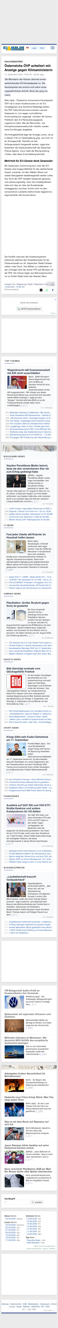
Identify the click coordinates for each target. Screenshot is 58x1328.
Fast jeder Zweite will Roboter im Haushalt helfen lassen (26, 535)
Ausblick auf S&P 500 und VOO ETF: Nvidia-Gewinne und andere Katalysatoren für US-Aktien (28, 808)
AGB (25, 1303)
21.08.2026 (11, 1229)
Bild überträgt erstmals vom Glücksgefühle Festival (23, 670)
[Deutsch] (27, 47)
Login (34, 48)
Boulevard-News (14, 456)
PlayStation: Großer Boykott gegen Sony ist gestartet (27, 604)
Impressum (45, 1303)
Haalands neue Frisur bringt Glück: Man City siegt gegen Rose (29, 1098)
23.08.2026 (11, 1224)
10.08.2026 (32, 1233)
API (42, 1306)
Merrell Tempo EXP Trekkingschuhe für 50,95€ (29, 519)
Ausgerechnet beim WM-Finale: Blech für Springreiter (32, 790)
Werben (26, 1306)
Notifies (52, 1248)
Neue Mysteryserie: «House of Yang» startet (28, 716)
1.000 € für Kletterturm (18, 932)
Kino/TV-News (12, 659)
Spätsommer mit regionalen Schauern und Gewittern (28, 1015)
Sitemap (5, 1303)
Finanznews (11, 796)
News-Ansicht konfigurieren (44, 1246)
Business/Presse (14, 867)
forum (53, 313)
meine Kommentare (34, 1248)
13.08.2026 (32, 1226)
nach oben (48, 1310)
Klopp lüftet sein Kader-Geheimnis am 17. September (27, 738)
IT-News (9, 525)
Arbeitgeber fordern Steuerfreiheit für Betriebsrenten (25, 1075)
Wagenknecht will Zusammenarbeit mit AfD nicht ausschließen (28, 371)
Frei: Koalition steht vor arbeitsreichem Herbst (30, 423)
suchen (38, 1202)
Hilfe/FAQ (35, 1306)
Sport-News (11, 727)
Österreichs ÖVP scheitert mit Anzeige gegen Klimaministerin (29, 67)
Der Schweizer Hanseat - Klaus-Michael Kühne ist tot (32, 779)
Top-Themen (12, 361)
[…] (22, 405)
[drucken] (52, 284)
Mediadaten (33, 1303)
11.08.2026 (32, 1231)
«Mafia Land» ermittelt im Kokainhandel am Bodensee (33, 719)
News (19, 1306)
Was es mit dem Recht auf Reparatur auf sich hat (27, 1123)
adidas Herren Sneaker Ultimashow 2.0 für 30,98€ (31, 514)
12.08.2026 (32, 1228)
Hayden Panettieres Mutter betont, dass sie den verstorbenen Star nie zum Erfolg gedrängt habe (27, 468)
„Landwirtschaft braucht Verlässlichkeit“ (21, 878)
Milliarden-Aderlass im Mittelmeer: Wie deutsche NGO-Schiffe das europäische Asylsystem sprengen (26, 1040)
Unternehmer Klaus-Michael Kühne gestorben (29, 782)
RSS (48, 1306)
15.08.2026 (32, 1221)
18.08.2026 (11, 1237)
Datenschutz (15, 1303)
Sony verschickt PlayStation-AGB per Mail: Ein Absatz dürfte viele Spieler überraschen (28, 1170)
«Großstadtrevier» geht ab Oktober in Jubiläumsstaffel (32, 713)
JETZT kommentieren (30, 308)
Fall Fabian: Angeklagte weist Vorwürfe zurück (30, 420)
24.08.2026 (11, 1218)
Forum (12, 1306)
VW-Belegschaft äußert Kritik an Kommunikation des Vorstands (22, 992)
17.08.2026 (11, 1240)
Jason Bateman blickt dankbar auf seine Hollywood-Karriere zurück (27, 1146)
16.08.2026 (32, 1218)
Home (54, 1303)
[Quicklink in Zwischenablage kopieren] (49, 284)
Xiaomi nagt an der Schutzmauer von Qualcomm (30, 587)
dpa (42, 74)
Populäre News (33, 1240)
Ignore (45, 1248)
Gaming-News (12, 593)
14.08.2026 (32, 1223)
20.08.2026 (11, 1232)
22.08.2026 (11, 1227)
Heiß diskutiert (33, 1242)
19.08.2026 (11, 1235)
